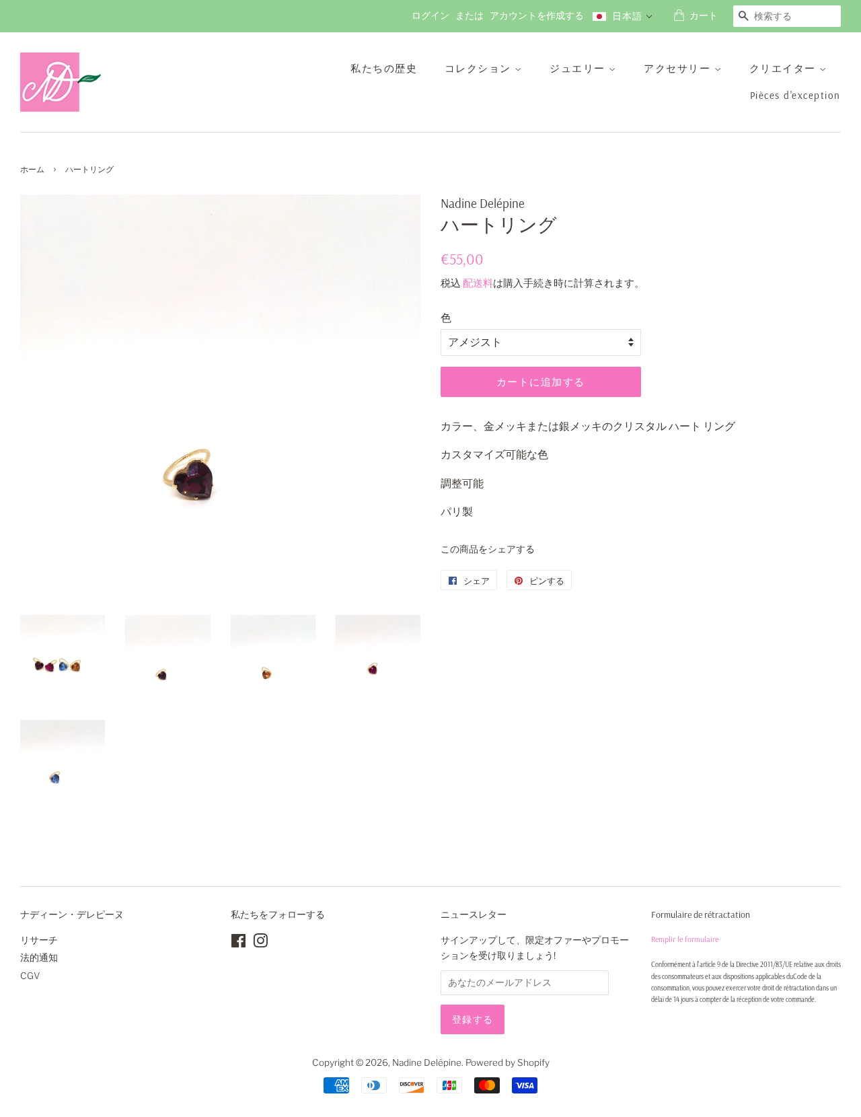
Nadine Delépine (426, 1062)
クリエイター (784, 68)
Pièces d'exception (795, 95)
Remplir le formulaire (684, 939)
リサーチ (39, 940)
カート (703, 15)
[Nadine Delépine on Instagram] (260, 943)
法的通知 (39, 957)
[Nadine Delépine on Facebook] (238, 943)
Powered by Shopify (507, 1062)
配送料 (478, 283)
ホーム (32, 169)
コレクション (480, 68)
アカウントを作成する (537, 15)
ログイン (430, 15)
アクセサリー (679, 68)
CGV (30, 975)
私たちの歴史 (383, 68)
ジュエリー (579, 68)
